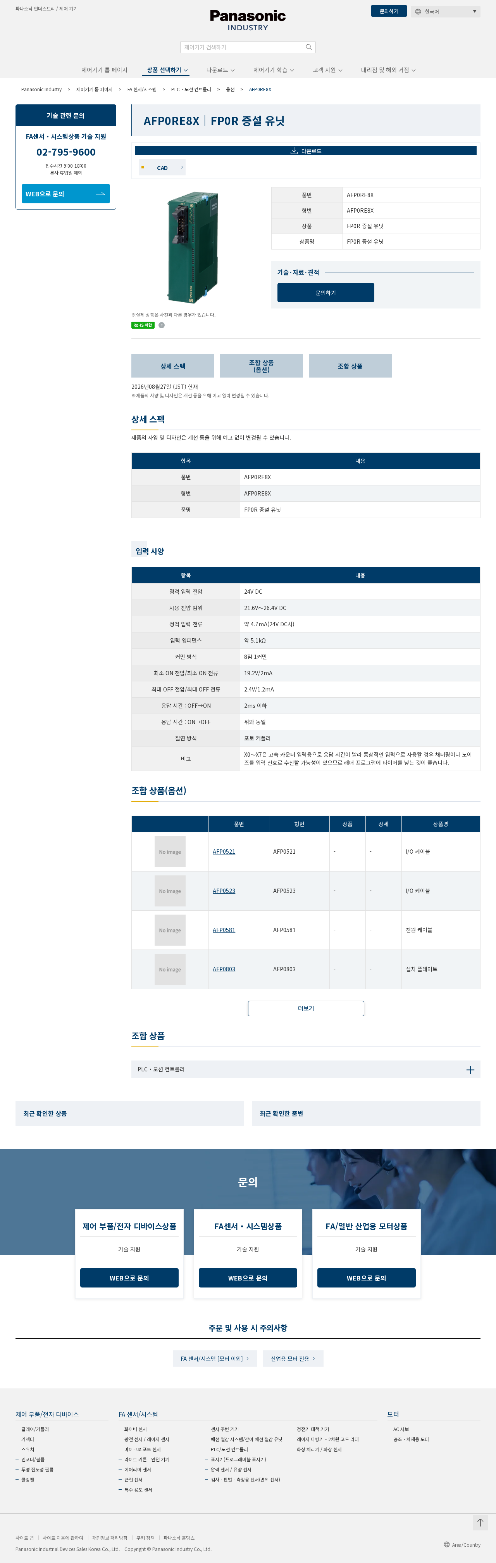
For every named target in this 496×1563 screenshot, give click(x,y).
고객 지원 (324, 70)
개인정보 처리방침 (109, 1537)
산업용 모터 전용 (290, 1358)
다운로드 (217, 70)
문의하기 (389, 11)
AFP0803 (224, 969)
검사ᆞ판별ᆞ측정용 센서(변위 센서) (245, 1479)
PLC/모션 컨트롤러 (229, 1449)
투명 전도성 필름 (37, 1469)
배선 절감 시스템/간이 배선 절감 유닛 (246, 1439)
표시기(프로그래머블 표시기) (238, 1459)
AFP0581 (224, 930)
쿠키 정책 (145, 1537)
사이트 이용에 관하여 (63, 1537)
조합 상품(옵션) (261, 366)
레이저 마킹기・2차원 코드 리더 (328, 1439)
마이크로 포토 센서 (142, 1449)
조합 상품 (350, 366)
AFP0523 (224, 890)
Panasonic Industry (41, 89)
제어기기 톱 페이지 (104, 70)
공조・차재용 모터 (411, 1439)
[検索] (309, 47)
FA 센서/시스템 (142, 89)
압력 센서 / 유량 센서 (231, 1469)
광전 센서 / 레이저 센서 (146, 1439)
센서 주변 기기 (225, 1429)
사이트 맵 (25, 1537)
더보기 (306, 1008)
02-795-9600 (66, 151)
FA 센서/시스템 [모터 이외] (212, 1358)
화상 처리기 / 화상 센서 (319, 1449)
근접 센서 (133, 1479)
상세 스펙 (172, 366)
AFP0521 (224, 851)
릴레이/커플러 (35, 1429)
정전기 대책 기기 (313, 1429)
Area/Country (466, 1544)
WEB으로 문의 (45, 193)
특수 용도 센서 (138, 1489)
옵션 (230, 89)
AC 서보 (401, 1429)
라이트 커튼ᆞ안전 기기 (146, 1459)
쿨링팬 (27, 1479)
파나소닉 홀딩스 (179, 1537)
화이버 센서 (135, 1429)
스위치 (27, 1449)
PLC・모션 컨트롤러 (191, 89)
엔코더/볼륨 (33, 1459)
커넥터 (27, 1439)
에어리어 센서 (137, 1469)
